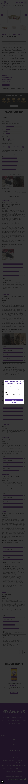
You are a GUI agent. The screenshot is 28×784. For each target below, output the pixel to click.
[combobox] (18, 390)
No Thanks (14, 402)
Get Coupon (14, 400)
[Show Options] (22, 390)
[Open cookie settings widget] (2, 781)
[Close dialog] (23, 380)
